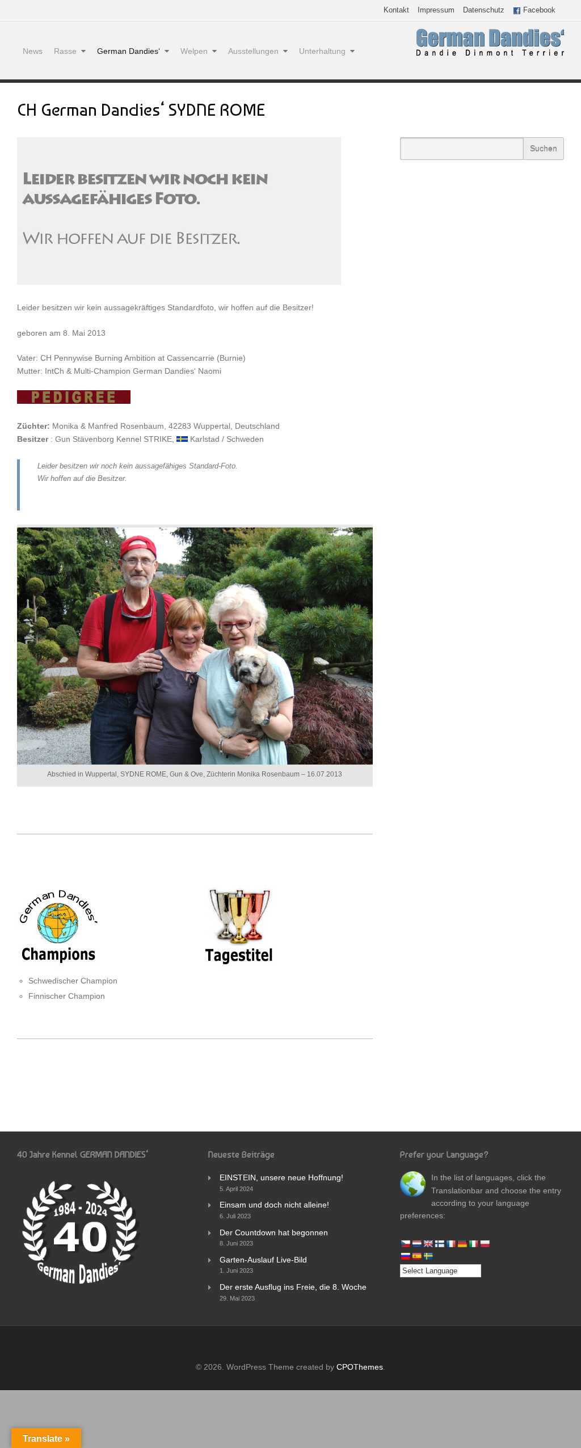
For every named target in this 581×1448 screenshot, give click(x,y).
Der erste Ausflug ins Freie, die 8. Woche (293, 1286)
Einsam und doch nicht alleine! (274, 1204)
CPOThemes (359, 1366)
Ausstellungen (253, 51)
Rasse (65, 51)
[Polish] (484, 1243)
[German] (462, 1243)
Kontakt (396, 10)
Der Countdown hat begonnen (274, 1232)
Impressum (436, 10)
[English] (428, 1243)
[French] (450, 1243)
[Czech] (405, 1243)
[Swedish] (428, 1256)
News (33, 51)
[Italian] (473, 1243)
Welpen (194, 51)
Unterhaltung (322, 51)
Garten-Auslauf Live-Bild (263, 1259)
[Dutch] (416, 1243)
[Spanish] (416, 1256)
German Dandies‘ (128, 51)
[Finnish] (439, 1243)
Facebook (538, 10)
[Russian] (405, 1256)
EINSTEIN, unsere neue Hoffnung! (281, 1177)
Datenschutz (483, 10)
